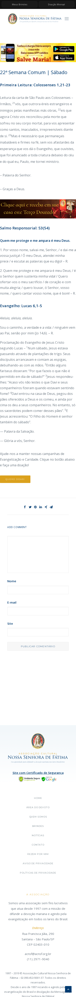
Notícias (38, 835)
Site (10, 623)
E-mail (11, 602)
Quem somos (38, 816)
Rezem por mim (38, 854)
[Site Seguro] (38, 778)
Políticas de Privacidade (38, 872)
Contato (38, 844)
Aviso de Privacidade (38, 863)
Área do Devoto (37, 807)
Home (38, 798)
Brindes (38, 826)
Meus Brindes (19, 4)
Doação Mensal (56, 4)
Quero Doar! (15, 479)
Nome (11, 581)
